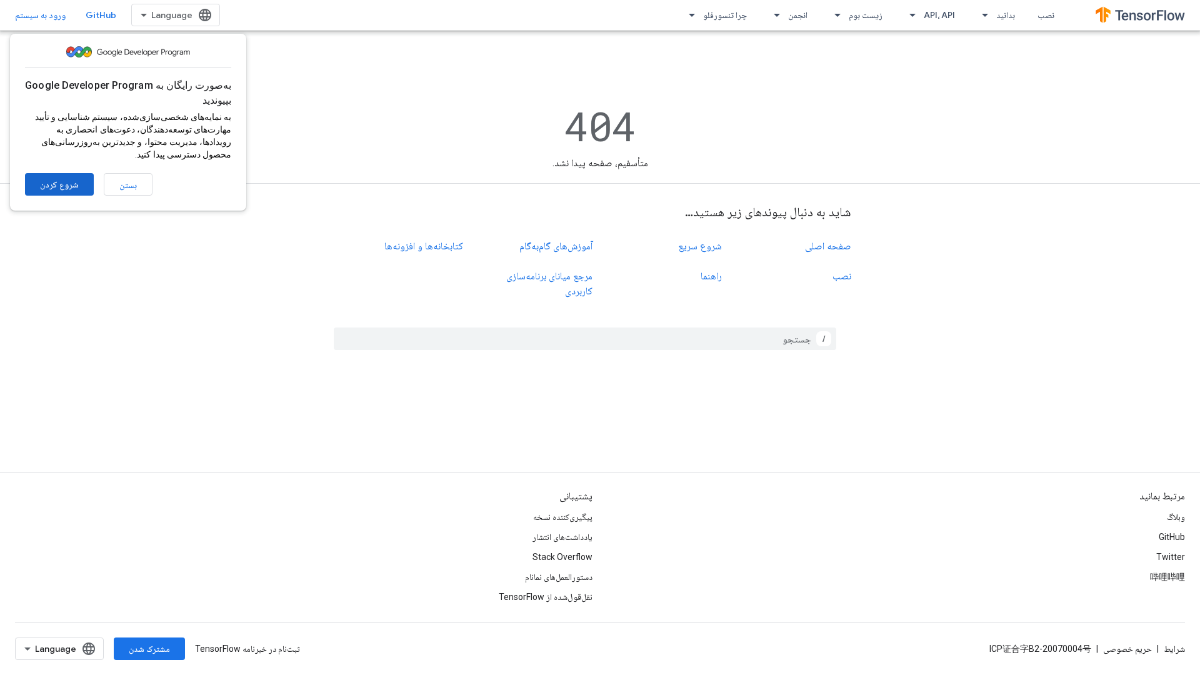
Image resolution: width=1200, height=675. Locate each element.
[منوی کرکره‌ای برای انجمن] (773, 15)
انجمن (798, 15)
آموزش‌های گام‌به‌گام (555, 246)
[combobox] (585, 339)
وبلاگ (1176, 517)
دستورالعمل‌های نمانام (558, 577)
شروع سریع (700, 246)
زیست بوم (865, 15)
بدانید (1005, 15)
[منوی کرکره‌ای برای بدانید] (981, 15)
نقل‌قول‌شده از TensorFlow (545, 597)
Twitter (1170, 557)
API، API (939, 15)
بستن (128, 185)
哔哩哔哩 (1167, 577)
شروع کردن (59, 184)
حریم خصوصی (1127, 649)
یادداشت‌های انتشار (562, 537)
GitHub (101, 15)
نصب (1046, 15)
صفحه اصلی (828, 246)
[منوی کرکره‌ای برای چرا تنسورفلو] (688, 15)
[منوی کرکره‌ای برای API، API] (909, 15)
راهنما (711, 276)
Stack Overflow (562, 557)
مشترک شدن (149, 648)
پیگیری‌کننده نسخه (562, 517)
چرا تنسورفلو (725, 15)
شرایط (1174, 649)
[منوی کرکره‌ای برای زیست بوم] (834, 15)
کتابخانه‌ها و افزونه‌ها (423, 246)
